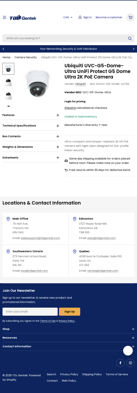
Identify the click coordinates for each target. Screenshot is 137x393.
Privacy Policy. (67, 321)
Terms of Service (117, 374)
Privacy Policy (69, 374)
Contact (52, 381)
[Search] (130, 38)
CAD (66, 17)
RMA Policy (69, 381)
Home (6, 57)
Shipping (70, 108)
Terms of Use (48, 321)
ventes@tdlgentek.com (102, 271)
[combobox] (68, 38)
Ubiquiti (80, 84)
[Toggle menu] (5, 17)
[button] (3, 49)
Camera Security (26, 57)
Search (51, 374)
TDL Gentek (20, 375)
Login (67, 101)
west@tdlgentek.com (101, 238)
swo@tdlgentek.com (34, 271)
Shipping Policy (92, 374)
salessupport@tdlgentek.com (40, 238)
